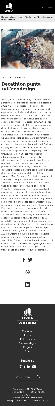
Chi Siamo (27, 331)
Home (4, 17)
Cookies (18, 400)
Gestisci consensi (32, 400)
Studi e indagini (27, 343)
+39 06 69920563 (37, 392)
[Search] (38, 376)
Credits (45, 400)
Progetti (27, 347)
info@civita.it (27, 395)
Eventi (27, 335)
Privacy (10, 400)
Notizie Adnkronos (16, 17)
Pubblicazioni (27, 339)
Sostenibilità (31, 17)
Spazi (27, 351)
